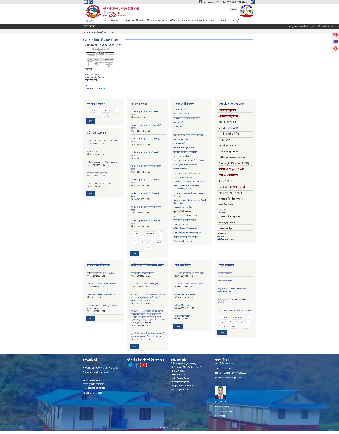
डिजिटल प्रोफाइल (178, 371)
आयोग (182, 122)
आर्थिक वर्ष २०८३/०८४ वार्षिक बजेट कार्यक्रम (102, 141)
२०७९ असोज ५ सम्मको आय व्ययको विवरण (188, 284)
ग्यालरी (214, 20)
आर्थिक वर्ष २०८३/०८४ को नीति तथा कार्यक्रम (102, 162)
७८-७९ (87, 85)
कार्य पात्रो (234, 20)
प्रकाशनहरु (186, 20)
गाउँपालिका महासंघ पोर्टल (225, 239)
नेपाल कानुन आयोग (179, 143)
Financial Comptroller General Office (188, 181)
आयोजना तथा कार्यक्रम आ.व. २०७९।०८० (101, 273)
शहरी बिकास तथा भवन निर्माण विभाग (185, 152)
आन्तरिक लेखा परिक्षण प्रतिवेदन (184, 294)
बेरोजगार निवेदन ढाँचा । (226, 273)
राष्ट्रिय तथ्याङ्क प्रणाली (181, 114)
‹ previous (106, 110)
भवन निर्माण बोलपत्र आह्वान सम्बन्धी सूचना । (145, 284)
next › (159, 243)
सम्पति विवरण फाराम (225, 281)
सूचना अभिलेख (201, 20)
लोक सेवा (176, 122)
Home (85, 32)
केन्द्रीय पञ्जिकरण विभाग (181, 156)
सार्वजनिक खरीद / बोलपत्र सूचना (97, 77)
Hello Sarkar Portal (180, 378)
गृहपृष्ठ (89, 20)
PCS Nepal (88, 368)
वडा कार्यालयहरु (112, 20)
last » (148, 247)
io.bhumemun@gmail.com (226, 411)
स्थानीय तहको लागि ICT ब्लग (183, 177)
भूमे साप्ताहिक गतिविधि (180, 382)
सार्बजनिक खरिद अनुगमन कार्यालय (184, 148)
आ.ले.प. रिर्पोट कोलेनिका (182, 316)
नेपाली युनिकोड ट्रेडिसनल (93, 384)
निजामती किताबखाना (180, 169)
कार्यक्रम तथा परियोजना (133, 20)
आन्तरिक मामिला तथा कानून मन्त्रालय (185, 237)
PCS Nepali (101, 368)
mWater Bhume (178, 374)
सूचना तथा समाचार (92, 74)
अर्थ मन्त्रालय (177, 131)
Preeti (96, 372)
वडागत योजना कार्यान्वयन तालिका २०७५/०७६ (102, 284)
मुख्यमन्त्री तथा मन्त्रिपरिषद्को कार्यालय (186, 216)
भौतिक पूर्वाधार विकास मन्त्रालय (183, 241)
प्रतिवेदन (173, 20)
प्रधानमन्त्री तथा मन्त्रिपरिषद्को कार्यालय (186, 118)
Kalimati (104, 372)
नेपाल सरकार (177, 109)
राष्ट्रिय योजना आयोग (180, 139)
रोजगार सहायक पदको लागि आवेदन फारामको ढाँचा (234, 310)
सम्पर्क (223, 20)
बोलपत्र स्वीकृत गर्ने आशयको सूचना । (143, 273)
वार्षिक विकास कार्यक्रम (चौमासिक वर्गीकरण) (101, 294)
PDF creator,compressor (95, 388)
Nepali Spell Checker (181, 389)
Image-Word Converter (182, 385)
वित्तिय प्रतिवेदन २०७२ (182, 305)
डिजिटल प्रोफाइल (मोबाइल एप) (183, 363)
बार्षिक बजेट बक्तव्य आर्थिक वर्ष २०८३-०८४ (101, 173)
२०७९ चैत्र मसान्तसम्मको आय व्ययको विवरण (189, 273)
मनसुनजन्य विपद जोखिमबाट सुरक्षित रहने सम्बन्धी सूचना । (299, 26)
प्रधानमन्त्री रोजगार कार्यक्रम (183, 207)
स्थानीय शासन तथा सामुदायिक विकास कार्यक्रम (188, 160)
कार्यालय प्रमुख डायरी (228, 128)
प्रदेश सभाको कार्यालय (180, 224)
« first (93, 110)
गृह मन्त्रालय (177, 126)
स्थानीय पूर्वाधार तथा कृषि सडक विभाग (185, 165)
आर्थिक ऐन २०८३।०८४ (95, 151)
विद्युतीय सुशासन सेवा (156, 20)
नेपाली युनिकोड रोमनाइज (93, 380)
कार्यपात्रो (222, 213)
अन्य (90, 121)
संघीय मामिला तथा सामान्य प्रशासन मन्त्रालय (188, 135)
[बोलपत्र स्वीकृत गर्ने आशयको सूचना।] (100, 57)
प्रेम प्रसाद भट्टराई (222, 406)
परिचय (98, 20)
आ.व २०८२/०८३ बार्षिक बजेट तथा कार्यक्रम (101, 184)
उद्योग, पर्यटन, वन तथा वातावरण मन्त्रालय (187, 233)
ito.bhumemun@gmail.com (231, 378)
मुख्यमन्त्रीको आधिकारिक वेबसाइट (184, 220)
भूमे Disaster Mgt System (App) (186, 367)
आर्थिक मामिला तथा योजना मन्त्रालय (185, 228)
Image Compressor (92, 393)
